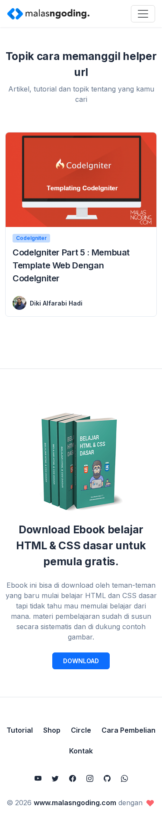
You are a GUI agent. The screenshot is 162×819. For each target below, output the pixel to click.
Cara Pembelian (129, 730)
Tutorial (19, 730)
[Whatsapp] (124, 778)
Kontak (81, 751)
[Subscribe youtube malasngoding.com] (38, 778)
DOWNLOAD (81, 661)
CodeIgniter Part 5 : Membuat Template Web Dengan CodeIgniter (71, 265)
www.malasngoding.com (75, 802)
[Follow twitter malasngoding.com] (55, 778)
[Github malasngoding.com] (107, 778)
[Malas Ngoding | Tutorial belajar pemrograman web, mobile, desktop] (48, 13)
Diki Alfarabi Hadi (56, 303)
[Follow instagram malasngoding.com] (89, 778)
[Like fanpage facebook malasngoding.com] (72, 778)
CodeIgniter (31, 238)
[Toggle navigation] (143, 13)
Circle (81, 730)
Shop (51, 730)
